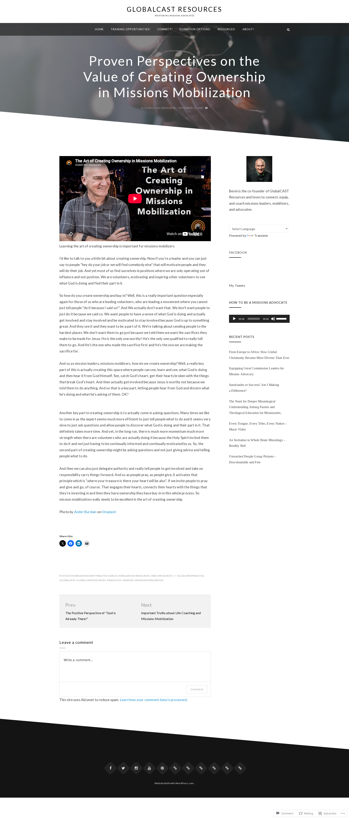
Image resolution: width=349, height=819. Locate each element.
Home (99, 29)
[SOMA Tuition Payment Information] (214, 768)
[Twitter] (123, 768)
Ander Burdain (85, 512)
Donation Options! (195, 29)
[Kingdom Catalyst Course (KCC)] (227, 768)
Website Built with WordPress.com (174, 783)
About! (248, 29)
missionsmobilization (149, 580)
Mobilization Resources (134, 575)
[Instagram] (136, 768)
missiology (114, 580)
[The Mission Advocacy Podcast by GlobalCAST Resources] (188, 768)
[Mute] (273, 319)
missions (128, 580)
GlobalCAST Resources (174, 9)
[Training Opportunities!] (175, 768)
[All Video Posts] (206, 108)
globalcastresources (91, 580)
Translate (261, 235)
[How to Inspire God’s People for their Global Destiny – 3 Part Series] (201, 768)
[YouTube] (149, 768)
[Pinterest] (162, 768)
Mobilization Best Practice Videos (94, 575)
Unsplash (109, 512)
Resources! (226, 29)
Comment (196, 689)
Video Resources (162, 575)
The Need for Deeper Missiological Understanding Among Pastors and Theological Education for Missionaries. (255, 407)
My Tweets (237, 285)
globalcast (67, 580)
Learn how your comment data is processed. (154, 700)
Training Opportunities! (130, 29)
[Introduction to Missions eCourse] (240, 768)
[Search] (288, 29)
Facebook (238, 252)
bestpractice (195, 575)
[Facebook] (110, 768)
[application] (259, 319)
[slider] (282, 318)
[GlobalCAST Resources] (60, 29)
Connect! (165, 29)
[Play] (234, 319)
